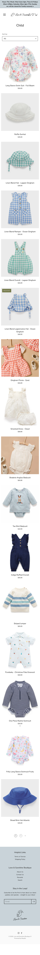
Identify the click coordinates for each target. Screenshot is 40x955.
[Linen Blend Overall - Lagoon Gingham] (20, 258)
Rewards (20, 877)
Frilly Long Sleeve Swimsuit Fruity (20, 771)
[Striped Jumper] (20, 601)
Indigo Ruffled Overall (20, 575)
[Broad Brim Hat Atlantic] (20, 798)
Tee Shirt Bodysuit (20, 526)
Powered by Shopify (20, 938)
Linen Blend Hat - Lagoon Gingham (20, 183)
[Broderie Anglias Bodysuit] (20, 455)
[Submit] (33, 901)
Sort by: (4, 34)
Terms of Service (20, 857)
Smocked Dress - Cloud (20, 429)
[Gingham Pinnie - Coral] (20, 358)
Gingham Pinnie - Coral (20, 380)
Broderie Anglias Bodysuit (20, 477)
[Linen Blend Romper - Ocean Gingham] (20, 209)
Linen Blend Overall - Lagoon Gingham (20, 280)
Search (20, 880)
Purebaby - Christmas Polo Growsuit (20, 672)
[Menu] (4, 14)
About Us (20, 872)
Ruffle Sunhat (20, 134)
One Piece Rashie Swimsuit (20, 721)
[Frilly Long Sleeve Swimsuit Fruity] (20, 749)
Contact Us (20, 875)
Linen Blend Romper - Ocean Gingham (20, 231)
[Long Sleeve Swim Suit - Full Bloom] (20, 63)
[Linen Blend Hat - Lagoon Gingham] (20, 160)
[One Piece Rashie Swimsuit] (20, 698)
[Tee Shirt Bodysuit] (20, 504)
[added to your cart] (36, 14)
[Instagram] (19, 933)
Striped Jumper (20, 623)
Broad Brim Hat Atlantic (20, 820)
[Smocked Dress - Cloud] (20, 406)
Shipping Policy (20, 859)
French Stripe (20, 726)
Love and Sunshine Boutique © (22, 936)
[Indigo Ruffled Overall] (20, 552)
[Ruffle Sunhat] (20, 112)
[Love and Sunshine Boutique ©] (20, 14)
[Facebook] (22, 933)
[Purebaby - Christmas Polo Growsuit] (20, 650)
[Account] (29, 14)
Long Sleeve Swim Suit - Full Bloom (20, 85)
